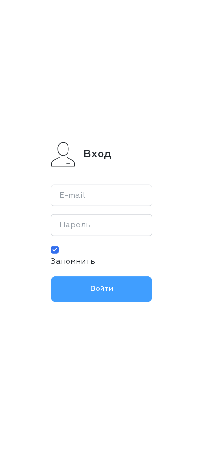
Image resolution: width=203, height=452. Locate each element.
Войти (101, 288)
